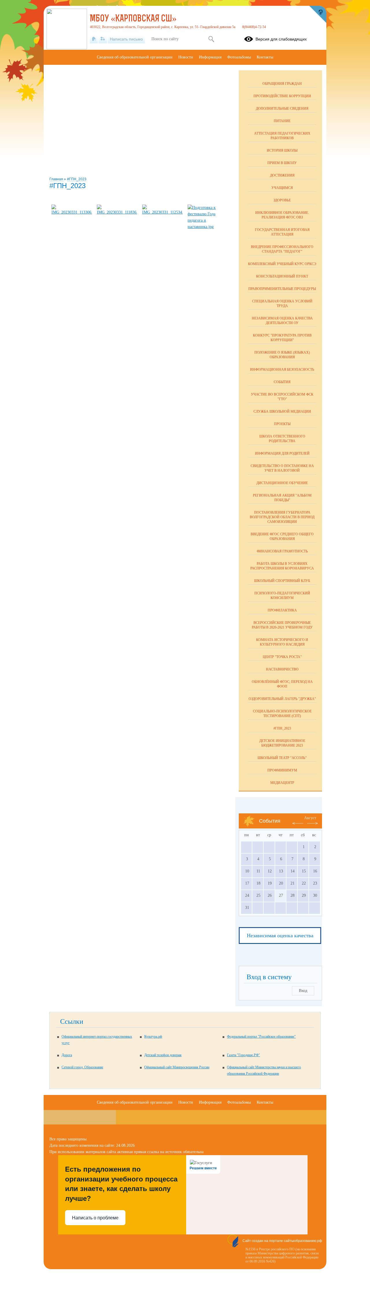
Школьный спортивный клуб (282, 581)
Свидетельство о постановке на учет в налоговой (282, 468)
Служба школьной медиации (282, 411)
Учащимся (282, 188)
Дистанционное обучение (282, 483)
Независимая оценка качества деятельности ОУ (282, 320)
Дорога (67, 1055)
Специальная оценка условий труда (282, 303)
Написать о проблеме (95, 1217)
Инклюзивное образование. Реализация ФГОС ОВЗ (282, 215)
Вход (303, 990)
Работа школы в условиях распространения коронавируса (282, 566)
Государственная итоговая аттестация (282, 232)
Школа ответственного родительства (282, 438)
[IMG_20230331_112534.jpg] (162, 212)
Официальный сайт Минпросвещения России (176, 1067)
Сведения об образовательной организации (135, 57)
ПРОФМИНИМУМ (282, 770)
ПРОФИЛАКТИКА (282, 610)
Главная (56, 179)
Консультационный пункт (282, 276)
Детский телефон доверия (163, 1055)
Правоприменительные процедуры (282, 289)
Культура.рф (153, 1036)
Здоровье (282, 200)
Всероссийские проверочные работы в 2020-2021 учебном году (282, 625)
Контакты (265, 57)
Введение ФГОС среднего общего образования (282, 536)
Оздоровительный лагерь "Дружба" (282, 699)
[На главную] (94, 39)
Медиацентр (282, 783)
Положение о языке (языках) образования (282, 354)
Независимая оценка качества (280, 935)
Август (310, 818)
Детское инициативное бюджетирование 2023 (282, 743)
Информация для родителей (282, 453)
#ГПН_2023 (76, 179)
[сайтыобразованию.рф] (317, 14)
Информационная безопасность (282, 369)
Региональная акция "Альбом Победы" (282, 497)
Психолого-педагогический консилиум (282, 595)
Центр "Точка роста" (282, 657)
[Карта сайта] (103, 39)
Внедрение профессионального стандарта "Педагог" (282, 249)
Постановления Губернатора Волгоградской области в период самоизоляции (282, 517)
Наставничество (282, 669)
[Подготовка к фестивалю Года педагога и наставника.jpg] (208, 227)
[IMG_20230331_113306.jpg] (71, 212)
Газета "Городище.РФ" (243, 1055)
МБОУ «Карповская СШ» (133, 19)
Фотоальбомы (239, 57)
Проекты (282, 424)
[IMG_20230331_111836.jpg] (117, 212)
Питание (282, 121)
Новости (185, 57)
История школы (282, 150)
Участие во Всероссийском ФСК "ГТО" (282, 396)
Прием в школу (282, 163)
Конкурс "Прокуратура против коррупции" (282, 337)
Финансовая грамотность (282, 551)
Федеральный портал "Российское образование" (261, 1036)
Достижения (282, 175)
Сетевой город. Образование (82, 1067)
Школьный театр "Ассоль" (282, 758)
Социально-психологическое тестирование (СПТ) (282, 713)
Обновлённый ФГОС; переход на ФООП (282, 684)
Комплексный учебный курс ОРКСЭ (282, 264)
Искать (211, 39)
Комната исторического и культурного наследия (282, 642)
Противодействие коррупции (282, 96)
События (282, 382)
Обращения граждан (282, 84)
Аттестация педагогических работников (282, 135)
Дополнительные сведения (282, 108)
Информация (210, 57)
